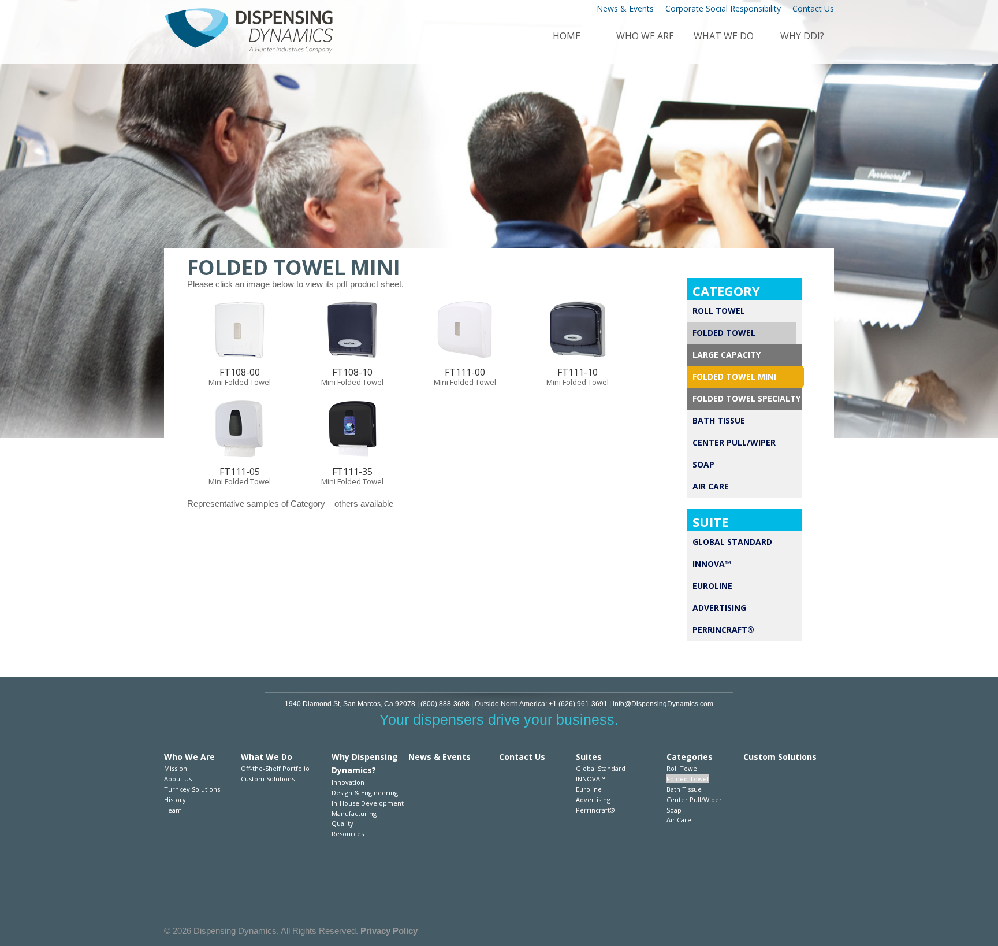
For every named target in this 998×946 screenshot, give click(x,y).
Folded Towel (723, 332)
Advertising (719, 607)
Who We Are (645, 37)
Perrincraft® (723, 629)
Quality (342, 823)
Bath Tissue (718, 420)
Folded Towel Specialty (746, 398)
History (175, 799)
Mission (175, 768)
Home (566, 37)
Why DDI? (802, 37)
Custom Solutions (268, 778)
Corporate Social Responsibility (723, 8)
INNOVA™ (711, 563)
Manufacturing (354, 813)
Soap (703, 464)
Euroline (712, 585)
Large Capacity (726, 354)
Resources (348, 833)
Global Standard (732, 541)
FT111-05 (239, 471)
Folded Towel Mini (734, 376)
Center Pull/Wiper (734, 442)
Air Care (710, 486)
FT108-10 (352, 372)
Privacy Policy (389, 931)
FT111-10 (577, 372)
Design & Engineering (365, 792)
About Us (178, 778)
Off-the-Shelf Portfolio (275, 768)
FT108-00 (239, 372)
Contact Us (813, 8)
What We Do (724, 37)
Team (173, 810)
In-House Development (368, 803)
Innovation (348, 782)
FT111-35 (352, 471)
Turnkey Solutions (192, 789)
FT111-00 (465, 372)
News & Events (625, 8)
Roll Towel (718, 310)
